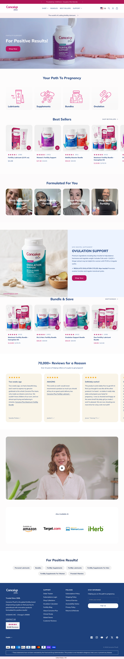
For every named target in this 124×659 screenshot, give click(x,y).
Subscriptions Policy (73, 594)
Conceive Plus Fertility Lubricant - (58, 394)
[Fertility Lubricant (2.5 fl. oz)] (19, 138)
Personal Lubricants (22, 568)
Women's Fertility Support (46, 157)
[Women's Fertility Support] (47, 138)
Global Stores (48, 617)
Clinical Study (48, 614)
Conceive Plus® (113, 647)
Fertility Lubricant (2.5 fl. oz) (18, 157)
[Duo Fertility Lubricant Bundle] (105, 318)
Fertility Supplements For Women (52, 574)
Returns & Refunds (72, 611)
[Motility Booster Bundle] (76, 138)
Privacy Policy (70, 607)
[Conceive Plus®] (12, 8)
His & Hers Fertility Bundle (46, 337)
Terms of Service (71, 600)
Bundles (38, 568)
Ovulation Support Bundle (75, 337)
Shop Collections (49, 600)
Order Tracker (48, 594)
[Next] (83, 2)
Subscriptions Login (50, 597)
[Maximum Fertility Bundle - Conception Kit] (105, 138)
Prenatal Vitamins (77, 574)
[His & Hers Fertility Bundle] (47, 318)
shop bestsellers (109, 119)
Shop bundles (110, 299)
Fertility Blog (47, 607)
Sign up (103, 605)
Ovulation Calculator (50, 604)
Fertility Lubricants (75, 568)
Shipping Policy (71, 597)
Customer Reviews (50, 621)
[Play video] (62, 468)
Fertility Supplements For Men (98, 568)
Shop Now (13, 49)
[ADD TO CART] (29, 148)
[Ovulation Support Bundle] (76, 318)
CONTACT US (11, 619)
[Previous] (41, 2)
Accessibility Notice (72, 604)
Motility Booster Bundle (74, 157)
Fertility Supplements (54, 568)
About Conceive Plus (50, 611)
